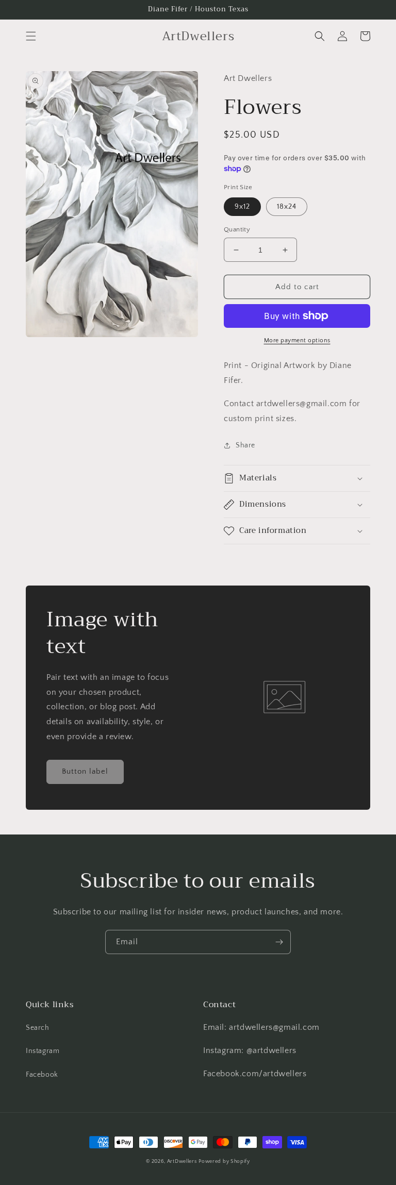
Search (38, 1028)
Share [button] (245, 445)
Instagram (42, 1051)
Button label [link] (85, 771)
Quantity (237, 229)
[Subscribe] (279, 942)
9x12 (242, 207)
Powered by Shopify (224, 1161)
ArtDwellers (182, 1161)
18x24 (286, 207)
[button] (31, 36)
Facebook (42, 1075)
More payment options (297, 340)
